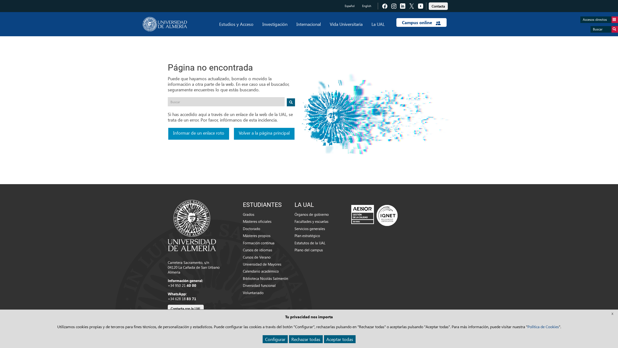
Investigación (275, 24)
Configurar (275, 339)
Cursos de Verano (257, 257)
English (366, 6)
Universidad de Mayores (262, 264)
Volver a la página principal (264, 133)
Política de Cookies (543, 326)
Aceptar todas (339, 339)
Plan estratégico (307, 235)
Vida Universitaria (346, 24)
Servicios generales (310, 228)
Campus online (417, 22)
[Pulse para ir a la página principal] (165, 24)
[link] (438, 5)
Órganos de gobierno (312, 214)
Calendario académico (261, 271)
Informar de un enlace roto (198, 133)
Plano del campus (309, 249)
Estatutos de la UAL (310, 242)
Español (350, 6)
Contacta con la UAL (186, 308)
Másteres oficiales (257, 221)
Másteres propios (256, 235)
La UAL (378, 24)
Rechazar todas (305, 339)
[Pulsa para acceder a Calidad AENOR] (374, 215)
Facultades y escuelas (311, 221)
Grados (248, 214)
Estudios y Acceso (236, 24)
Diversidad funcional (259, 285)
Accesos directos (595, 19)
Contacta (438, 6)
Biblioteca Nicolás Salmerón (265, 278)
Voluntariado (253, 292)
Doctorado (251, 228)
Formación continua (258, 242)
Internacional (308, 24)
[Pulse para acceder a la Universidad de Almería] (192, 225)
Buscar (598, 29)
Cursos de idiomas (257, 249)
